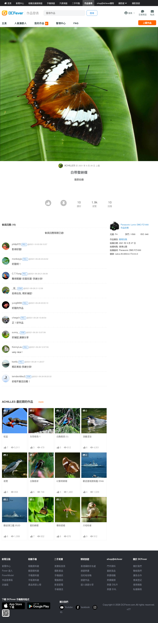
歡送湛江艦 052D (12, 525)
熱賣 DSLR (112, 584)
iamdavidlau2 (18, 376)
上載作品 (147, 22)
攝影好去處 (88, 566)
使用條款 (137, 584)
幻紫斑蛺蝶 (61, 481)
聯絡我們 (137, 570)
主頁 (4, 23)
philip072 (16, 244)
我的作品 (41, 23)
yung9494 (17, 302)
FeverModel (8, 575)
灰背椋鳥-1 (35, 436)
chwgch (16, 317)
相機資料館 (33, 566)
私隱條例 (137, 589)
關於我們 (137, 566)
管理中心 (61, 23)
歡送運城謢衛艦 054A (93, 481)
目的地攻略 (86, 575)
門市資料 (111, 566)
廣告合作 (137, 575)
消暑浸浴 (87, 436)
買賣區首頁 (59, 566)
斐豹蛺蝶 (34, 525)
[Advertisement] (79, 191)
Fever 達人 (7, 570)
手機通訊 (58, 575)
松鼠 (6, 436)
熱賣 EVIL (111, 589)
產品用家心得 (34, 584)
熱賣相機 (111, 575)
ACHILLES (70, 165)
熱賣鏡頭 (111, 579)
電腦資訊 (58, 579)
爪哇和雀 (87, 525)
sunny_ (15, 332)
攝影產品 (58, 570)
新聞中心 (6, 566)
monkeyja (17, 258)
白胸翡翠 (34, 481)
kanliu (15, 361)
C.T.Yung (16, 273)
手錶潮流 (58, 589)
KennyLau (17, 346)
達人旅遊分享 (87, 584)
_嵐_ (14, 288)
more (41, 401)
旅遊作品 (85, 579)
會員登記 (137, 579)
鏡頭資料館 (33, 570)
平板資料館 (33, 579)
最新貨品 (111, 570)
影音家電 (58, 584)
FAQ (76, 23)
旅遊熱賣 (85, 570)
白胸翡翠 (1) (62, 436)
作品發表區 (7, 579)
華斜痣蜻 (60, 525)
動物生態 (123, 239)
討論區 (5, 584)
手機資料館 (33, 575)
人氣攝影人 (21, 23)
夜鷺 (6, 481)
